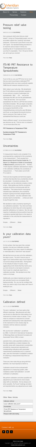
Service (14, 12)
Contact (23, 15)
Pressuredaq (14, 15)
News (31, 12)
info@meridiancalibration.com (18, 445)
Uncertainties (10, 145)
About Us (6, 12)
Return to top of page (18, 441)
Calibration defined (14, 302)
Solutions (23, 12)
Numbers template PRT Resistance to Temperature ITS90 (15, 133)
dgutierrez (16, 32)
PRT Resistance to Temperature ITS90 (15, 128)
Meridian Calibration (18, 6)
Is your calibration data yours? (17, 235)
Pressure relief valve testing (14, 26)
